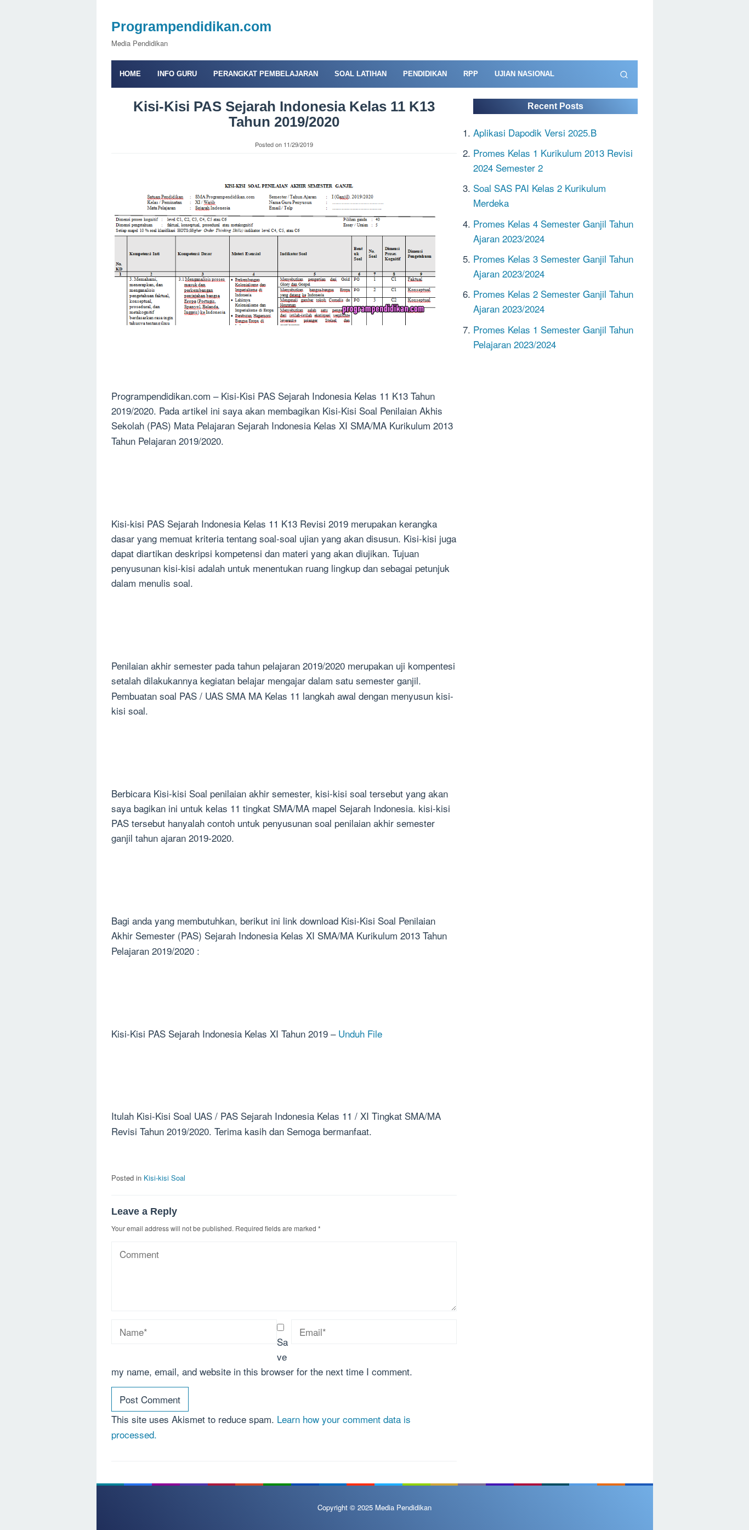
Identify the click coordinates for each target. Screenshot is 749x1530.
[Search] (624, 74)
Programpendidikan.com (191, 26)
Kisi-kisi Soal (164, 1177)
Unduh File (360, 1033)
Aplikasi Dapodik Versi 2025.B (535, 132)
